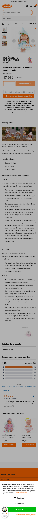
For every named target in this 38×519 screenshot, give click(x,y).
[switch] (5, 516)
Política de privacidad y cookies (26, 515)
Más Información (21, 493)
